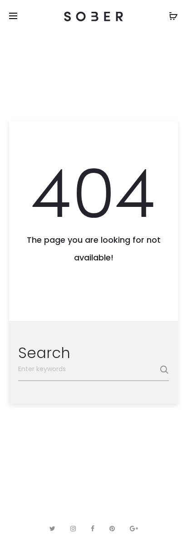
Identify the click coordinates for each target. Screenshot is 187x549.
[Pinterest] (112, 528)
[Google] (134, 528)
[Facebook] (92, 528)
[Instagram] (73, 528)
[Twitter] (52, 528)
